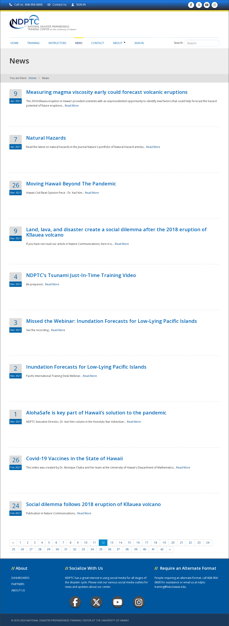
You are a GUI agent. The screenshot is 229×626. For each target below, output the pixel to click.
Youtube (117, 602)
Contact (97, 43)
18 (155, 542)
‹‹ (13, 542)
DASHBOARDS (20, 578)
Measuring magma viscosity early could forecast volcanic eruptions (107, 91)
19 (164, 542)
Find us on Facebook (191, 6)
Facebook (75, 602)
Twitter (96, 602)
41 (153, 549)
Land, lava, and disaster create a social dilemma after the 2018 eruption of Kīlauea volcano (116, 232)
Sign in (139, 43)
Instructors (57, 43)
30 (57, 549)
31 (66, 549)
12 (103, 542)
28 (39, 549)
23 (199, 542)
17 (146, 542)
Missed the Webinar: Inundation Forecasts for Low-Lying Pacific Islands (111, 320)
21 (181, 542)
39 (135, 549)
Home (14, 43)
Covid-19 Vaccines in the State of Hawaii (74, 458)
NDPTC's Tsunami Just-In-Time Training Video (81, 275)
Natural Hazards (46, 137)
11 (94, 542)
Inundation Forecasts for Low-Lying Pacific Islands (86, 366)
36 (109, 549)
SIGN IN (81, 4)
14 (120, 542)
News (78, 43)
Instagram (139, 602)
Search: (178, 43)
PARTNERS (17, 584)
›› (170, 549)
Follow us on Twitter (199, 6)
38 (127, 549)
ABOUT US (18, 590)
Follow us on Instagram (215, 6)
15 (129, 542)
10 (85, 542)
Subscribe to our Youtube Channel (206, 6)
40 (144, 549)
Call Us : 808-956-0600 (28, 4)
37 (118, 549)
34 (92, 549)
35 (100, 549)
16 (138, 542)
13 (111, 542)
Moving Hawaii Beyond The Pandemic (71, 183)
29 (48, 549)
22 (190, 542)
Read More (72, 105)
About (117, 43)
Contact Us (59, 4)
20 (172, 542)
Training (33, 43)
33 (83, 549)
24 (207, 542)
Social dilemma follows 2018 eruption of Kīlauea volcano (93, 504)
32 (74, 549)
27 (31, 549)
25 (13, 549)
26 (22, 549)
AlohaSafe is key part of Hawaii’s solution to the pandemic (96, 412)
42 (161, 549)
